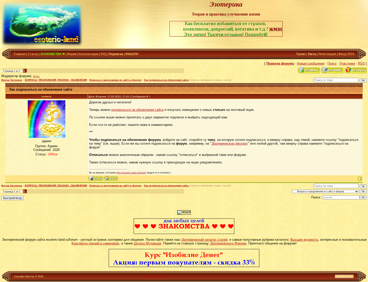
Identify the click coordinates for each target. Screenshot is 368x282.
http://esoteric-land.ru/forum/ (131, 172)
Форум (71, 54)
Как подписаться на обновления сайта (166, 80)
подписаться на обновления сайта (137, 110)
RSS (351, 54)
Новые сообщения (310, 63)
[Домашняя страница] (111, 178)
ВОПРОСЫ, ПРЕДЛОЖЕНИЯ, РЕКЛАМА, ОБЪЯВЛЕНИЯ (56, 80)
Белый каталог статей (156, 276)
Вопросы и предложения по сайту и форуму (115, 80)
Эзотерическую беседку (229, 143)
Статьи (33, 54)
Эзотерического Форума (228, 243)
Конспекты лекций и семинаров (95, 243)
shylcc (36, 76)
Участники (347, 63)
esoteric (47, 96)
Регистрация (327, 54)
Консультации (88, 54)
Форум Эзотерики (11, 80)
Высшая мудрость (304, 239)
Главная (20, 54)
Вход (342, 54)
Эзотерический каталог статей (204, 239)
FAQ (103, 54)
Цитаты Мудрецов (147, 243)
